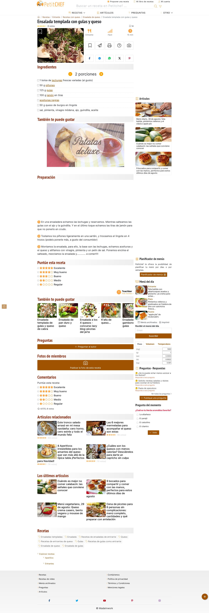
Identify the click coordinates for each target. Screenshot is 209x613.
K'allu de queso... (106, 321)
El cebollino (144, 422)
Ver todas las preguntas (160, 394)
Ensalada (72, 537)
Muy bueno (60, 272)
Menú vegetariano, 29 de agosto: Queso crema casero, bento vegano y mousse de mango (71, 510)
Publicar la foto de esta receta (85, 368)
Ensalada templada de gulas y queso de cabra (45, 324)
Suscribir (153, 336)
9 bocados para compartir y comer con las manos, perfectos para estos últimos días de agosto (109, 489)
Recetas (76, 13)
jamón (50, 95)
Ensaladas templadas (52, 537)
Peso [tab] (139, 344)
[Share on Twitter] (119, 58)
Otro (166, 13)
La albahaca (144, 414)
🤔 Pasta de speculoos (145, 388)
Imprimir (165, 322)
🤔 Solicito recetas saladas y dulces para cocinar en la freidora (151, 382)
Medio (57, 280)
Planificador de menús (152, 274)
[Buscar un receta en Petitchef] (155, 6)
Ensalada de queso (50, 546)
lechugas (57, 80)
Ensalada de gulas (74, 546)
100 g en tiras (51, 95)
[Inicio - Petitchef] (38, 17)
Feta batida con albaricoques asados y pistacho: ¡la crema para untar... (159, 292)
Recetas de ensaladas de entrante (98, 537)
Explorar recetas (46, 554)
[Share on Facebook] (90, 58)
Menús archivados (148, 322)
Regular (58, 284)
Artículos (106, 13)
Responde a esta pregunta (145, 377)
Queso (124, 537)
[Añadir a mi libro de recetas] (90, 46)
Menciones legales (116, 587)
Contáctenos (113, 575)
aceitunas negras (49, 100)
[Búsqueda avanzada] (160, 6)
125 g (46, 90)
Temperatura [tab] (164, 344)
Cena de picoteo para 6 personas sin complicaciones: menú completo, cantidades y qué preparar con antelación (109, 512)
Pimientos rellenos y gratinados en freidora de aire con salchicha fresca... (159, 305)
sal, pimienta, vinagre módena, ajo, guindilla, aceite (69, 110)
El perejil (143, 418)
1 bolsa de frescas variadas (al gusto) (66, 80)
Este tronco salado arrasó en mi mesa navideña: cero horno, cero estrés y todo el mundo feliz (71, 428)
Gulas (80, 541)
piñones (50, 85)
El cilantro (144, 426)
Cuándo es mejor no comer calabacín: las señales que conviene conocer (71, 486)
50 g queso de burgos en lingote (58, 105)
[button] (40, 45)
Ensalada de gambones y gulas (130, 322)
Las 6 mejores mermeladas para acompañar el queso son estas (119, 427)
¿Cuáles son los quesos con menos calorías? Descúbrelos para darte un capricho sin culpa (120, 452)
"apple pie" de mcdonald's (154, 315)
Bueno (57, 276)
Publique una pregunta (154, 398)
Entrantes (49, 563)
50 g (47, 85)
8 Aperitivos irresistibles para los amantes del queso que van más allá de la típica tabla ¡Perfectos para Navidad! (60, 453)
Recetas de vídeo (47, 579)
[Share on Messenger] (99, 58)
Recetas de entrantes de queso (57, 541)
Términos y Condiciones (119, 583)
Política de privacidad (118, 579)
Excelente (59, 268)
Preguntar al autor (86, 346)
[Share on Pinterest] (129, 58)
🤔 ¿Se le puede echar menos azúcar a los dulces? (153, 374)
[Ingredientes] (4, 306)
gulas (50, 90)
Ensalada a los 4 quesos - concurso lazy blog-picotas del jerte (88, 325)
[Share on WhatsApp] (109, 58)
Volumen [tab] (150, 344)
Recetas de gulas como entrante (104, 541)
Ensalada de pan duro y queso (66, 322)
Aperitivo (49, 558)
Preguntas (138, 13)
